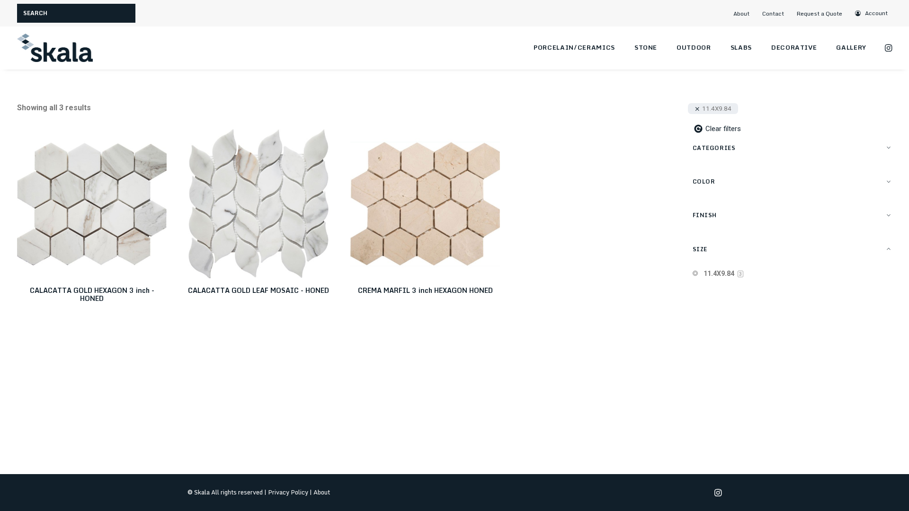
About (741, 13)
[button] (872, 13)
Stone (645, 47)
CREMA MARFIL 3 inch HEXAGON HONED (425, 290)
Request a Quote (819, 13)
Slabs (741, 47)
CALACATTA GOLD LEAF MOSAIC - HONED (258, 290)
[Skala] (55, 48)
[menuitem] (745, 13)
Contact (773, 13)
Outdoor (694, 47)
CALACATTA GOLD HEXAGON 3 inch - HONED (92, 294)
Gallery (851, 47)
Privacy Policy (288, 492)
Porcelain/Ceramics (574, 47)
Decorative (794, 47)
